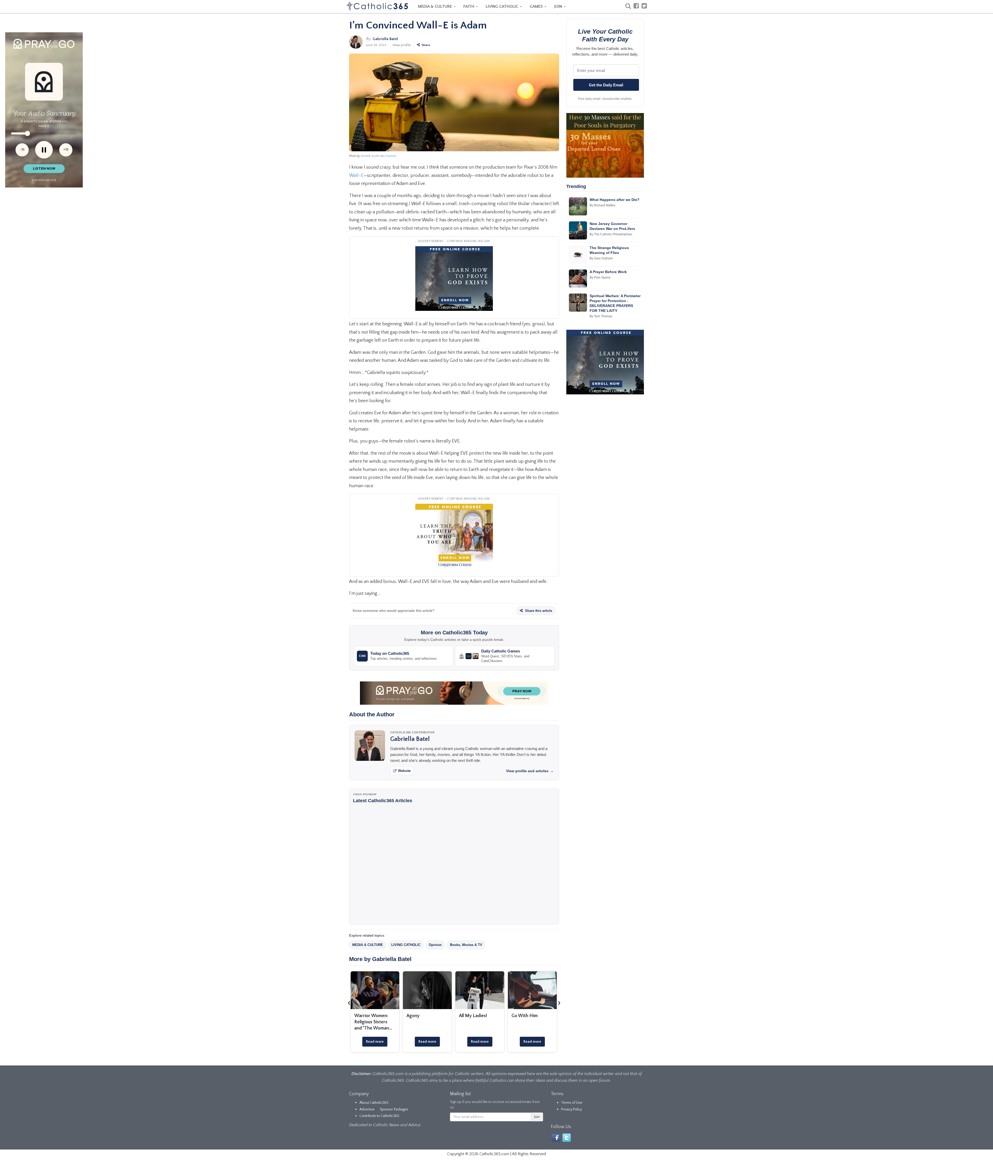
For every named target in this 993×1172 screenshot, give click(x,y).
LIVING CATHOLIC (502, 6)
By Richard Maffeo (602, 205)
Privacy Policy (571, 1109)
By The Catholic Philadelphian (611, 234)
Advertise (367, 1109)
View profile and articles (530, 771)
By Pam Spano (600, 277)
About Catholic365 (373, 1103)
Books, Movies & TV (466, 945)
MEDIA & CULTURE (435, 6)
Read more (375, 1042)
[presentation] (349, 1003)
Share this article (538, 611)
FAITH (469, 6)
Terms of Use (571, 1103)
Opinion (435, 945)
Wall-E (356, 175)
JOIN (558, 6)
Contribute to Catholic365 (379, 1116)
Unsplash (390, 155)
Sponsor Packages (394, 1109)
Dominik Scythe (370, 155)
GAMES (537, 6)
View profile (402, 45)
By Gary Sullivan (601, 258)
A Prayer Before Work (608, 272)
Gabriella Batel (385, 39)
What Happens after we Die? (615, 200)
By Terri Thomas (601, 316)
